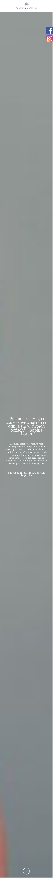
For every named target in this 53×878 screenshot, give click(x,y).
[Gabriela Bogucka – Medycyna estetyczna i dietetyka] (26, 6)
